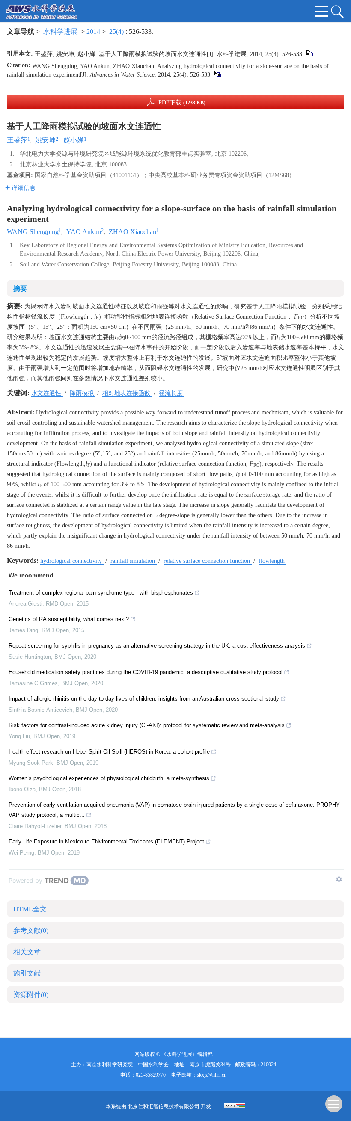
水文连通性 (47, 393)
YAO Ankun (83, 231)
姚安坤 (45, 140)
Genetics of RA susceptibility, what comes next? (69, 619)
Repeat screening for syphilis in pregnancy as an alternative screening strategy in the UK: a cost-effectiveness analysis (157, 645)
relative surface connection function (208, 561)
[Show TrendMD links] (339, 879)
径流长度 (171, 393)
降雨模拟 (82, 393)
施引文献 (27, 973)
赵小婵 (73, 140)
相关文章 (27, 951)
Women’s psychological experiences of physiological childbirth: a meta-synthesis (109, 778)
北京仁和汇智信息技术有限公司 (163, 1106)
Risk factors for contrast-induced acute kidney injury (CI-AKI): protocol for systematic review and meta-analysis (147, 725)
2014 (93, 31)
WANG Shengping (33, 231)
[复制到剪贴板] (309, 53)
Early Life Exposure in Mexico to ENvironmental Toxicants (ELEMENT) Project (106, 841)
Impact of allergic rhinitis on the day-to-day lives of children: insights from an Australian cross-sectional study (144, 698)
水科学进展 (60, 31)
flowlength (272, 561)
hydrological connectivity (72, 561)
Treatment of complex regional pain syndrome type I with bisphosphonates (101, 592)
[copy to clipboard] (217, 73)
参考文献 (30, 930)
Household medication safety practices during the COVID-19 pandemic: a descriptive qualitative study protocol (146, 672)
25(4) (117, 31)
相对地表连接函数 (127, 393)
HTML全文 (30, 909)
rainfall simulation (133, 561)
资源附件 (30, 994)
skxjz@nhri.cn (211, 1075)
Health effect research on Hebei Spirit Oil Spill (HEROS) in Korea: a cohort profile (109, 751)
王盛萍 (17, 140)
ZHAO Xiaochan (132, 231)
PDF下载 (181, 102)
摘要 (20, 288)
